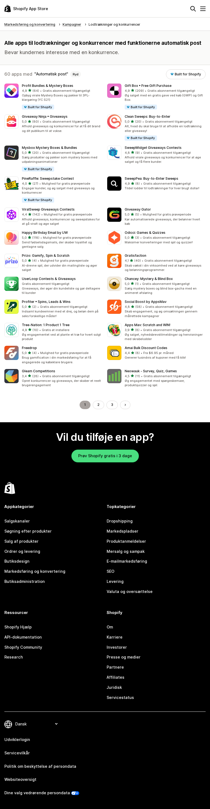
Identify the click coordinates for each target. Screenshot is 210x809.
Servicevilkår (17, 753)
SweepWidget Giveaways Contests (153, 148)
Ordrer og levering (22, 551)
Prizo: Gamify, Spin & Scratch (45, 255)
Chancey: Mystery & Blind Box (149, 279)
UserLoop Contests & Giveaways (49, 279)
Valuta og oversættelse (130, 591)
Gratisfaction (135, 255)
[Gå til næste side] (125, 405)
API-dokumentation (23, 637)
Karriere (114, 637)
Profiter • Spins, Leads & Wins (46, 302)
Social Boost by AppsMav (146, 302)
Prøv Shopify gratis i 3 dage (105, 455)
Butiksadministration (24, 581)
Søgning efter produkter (28, 531)
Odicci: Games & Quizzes (145, 233)
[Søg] (193, 8)
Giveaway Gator (138, 209)
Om (110, 627)
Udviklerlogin (17, 739)
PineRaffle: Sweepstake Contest (48, 178)
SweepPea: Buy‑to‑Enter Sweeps (151, 178)
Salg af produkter (21, 541)
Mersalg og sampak (126, 551)
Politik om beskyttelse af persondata (40, 766)
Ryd (75, 74)
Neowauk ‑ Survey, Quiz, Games (151, 371)
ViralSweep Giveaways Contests (48, 209)
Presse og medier (124, 657)
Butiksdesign (17, 561)
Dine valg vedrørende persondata (37, 792)
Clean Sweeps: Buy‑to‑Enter (147, 116)
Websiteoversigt (20, 779)
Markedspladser (122, 531)
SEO (110, 571)
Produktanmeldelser (126, 541)
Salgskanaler (17, 521)
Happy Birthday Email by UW (45, 233)
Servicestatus (120, 697)
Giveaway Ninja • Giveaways (45, 116)
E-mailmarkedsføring (127, 561)
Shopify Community (23, 647)
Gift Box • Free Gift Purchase (148, 86)
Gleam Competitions (38, 371)
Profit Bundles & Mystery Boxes (47, 86)
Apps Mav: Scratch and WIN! (147, 325)
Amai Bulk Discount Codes (146, 348)
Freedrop (29, 348)
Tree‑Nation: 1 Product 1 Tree (45, 325)
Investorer (117, 647)
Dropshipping (120, 521)
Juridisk (114, 687)
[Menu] (203, 8)
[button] (53, 97)
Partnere (115, 667)
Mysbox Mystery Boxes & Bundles (49, 148)
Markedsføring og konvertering (34, 571)
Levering (115, 581)
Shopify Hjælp (18, 627)
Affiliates (115, 677)
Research (13, 657)
